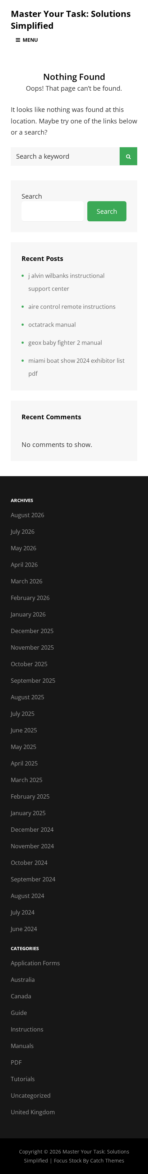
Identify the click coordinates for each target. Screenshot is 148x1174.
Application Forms (35, 963)
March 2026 (26, 581)
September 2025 (33, 681)
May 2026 (23, 548)
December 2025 (32, 631)
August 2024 (27, 896)
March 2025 (26, 780)
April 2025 (24, 763)
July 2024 (22, 912)
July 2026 (22, 532)
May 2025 (23, 747)
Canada (21, 996)
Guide (19, 1013)
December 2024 (32, 830)
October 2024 (29, 863)
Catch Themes (107, 1160)
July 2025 (22, 714)
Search (32, 196)
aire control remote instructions (72, 307)
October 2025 (29, 664)
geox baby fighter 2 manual (65, 343)
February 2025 (30, 796)
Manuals (22, 1046)
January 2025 (28, 813)
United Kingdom (33, 1112)
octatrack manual (52, 325)
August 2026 (27, 515)
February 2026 (30, 598)
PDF (16, 1062)
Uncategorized (31, 1096)
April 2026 (24, 565)
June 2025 (24, 730)
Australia (23, 980)
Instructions (27, 1029)
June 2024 (24, 929)
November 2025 (32, 647)
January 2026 (28, 614)
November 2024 (32, 846)
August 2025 (27, 697)
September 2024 (33, 879)
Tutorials (23, 1079)
